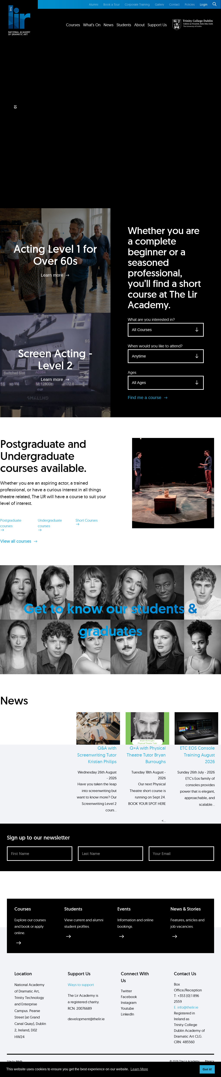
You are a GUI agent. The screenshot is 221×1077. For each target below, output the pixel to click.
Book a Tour (111, 4)
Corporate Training (137, 4)
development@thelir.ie (86, 1019)
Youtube (127, 1008)
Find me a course (145, 397)
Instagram (129, 1002)
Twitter (126, 991)
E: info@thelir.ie (186, 1007)
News (109, 24)
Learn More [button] (139, 1069)
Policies (190, 4)
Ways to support (81, 984)
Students (124, 24)
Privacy (209, 1061)
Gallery (159, 4)
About (139, 24)
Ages (132, 372)
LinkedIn (127, 1014)
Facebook (129, 996)
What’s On (92, 24)
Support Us (157, 24)
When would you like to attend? (155, 346)
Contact (174, 4)
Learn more (52, 275)
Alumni (93, 4)
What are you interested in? (151, 319)
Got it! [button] (207, 1069)
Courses (73, 24)
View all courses (16, 541)
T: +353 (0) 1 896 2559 (186, 998)
